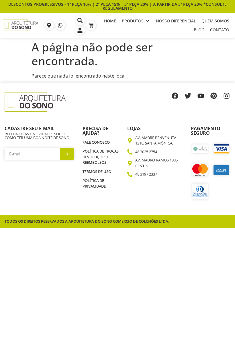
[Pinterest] (214, 96)
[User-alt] (80, 30)
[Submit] (67, 154)
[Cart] (91, 25)
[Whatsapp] (60, 25)
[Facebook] (175, 96)
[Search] (80, 20)
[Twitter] (188, 96)
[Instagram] (226, 96)
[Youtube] (201, 96)
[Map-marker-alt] (49, 25)
